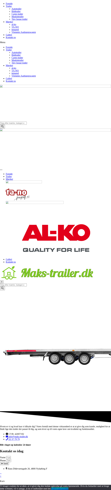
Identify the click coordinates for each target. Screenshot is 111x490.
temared (15, 29)
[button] (55, 42)
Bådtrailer (16, 11)
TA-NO (15, 27)
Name (3, 457)
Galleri (9, 35)
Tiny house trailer (19, 19)
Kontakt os (11, 37)
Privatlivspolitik (61, 488)
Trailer (9, 6)
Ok (52, 488)
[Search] (2, 127)
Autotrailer (16, 9)
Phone (3, 460)
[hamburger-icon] (1, 169)
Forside (9, 3)
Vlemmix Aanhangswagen (24, 32)
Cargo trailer (17, 14)
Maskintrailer (18, 16)
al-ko (14, 24)
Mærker (9, 22)
